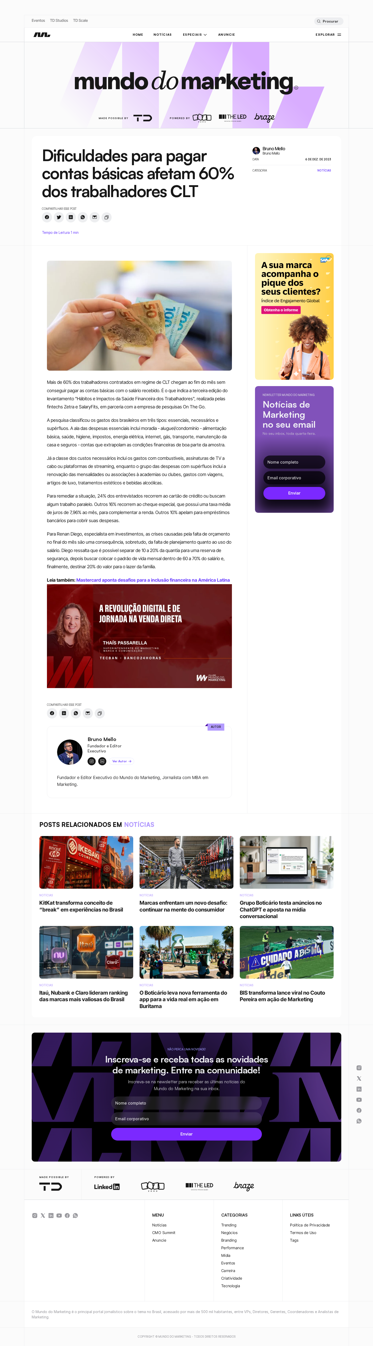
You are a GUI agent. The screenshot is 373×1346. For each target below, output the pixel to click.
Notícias (159, 1225)
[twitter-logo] (43, 1215)
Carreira (228, 1270)
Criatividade (231, 1278)
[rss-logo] (67, 1215)
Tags (294, 1240)
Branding (229, 1240)
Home (138, 34)
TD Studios (59, 20)
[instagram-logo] (35, 1215)
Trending (228, 1225)
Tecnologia (230, 1285)
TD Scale (80, 20)
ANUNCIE (226, 34)
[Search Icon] (328, 21)
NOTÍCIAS (163, 34)
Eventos (38, 20)
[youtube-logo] (59, 1215)
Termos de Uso (303, 1232)
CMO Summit (164, 1232)
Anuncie (159, 1240)
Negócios (229, 1232)
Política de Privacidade (310, 1225)
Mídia (226, 1255)
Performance (232, 1247)
